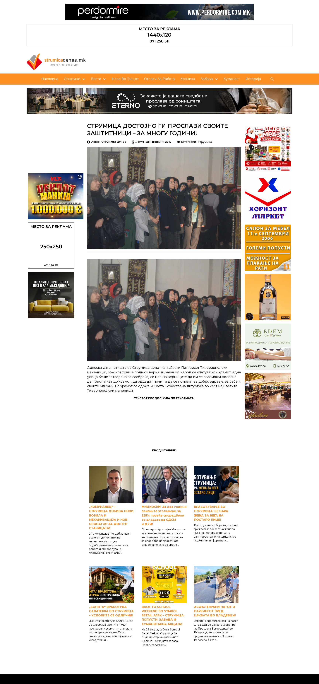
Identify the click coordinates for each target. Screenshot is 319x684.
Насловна (49, 79)
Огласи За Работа (159, 79)
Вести (96, 79)
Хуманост (232, 79)
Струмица (205, 142)
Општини (72, 79)
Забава (207, 79)
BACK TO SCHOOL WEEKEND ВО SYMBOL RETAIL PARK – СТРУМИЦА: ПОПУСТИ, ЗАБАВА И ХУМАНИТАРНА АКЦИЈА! (163, 615)
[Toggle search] (272, 79)
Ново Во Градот (125, 79)
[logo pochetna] (56, 61)
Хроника (187, 79)
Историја (253, 79)
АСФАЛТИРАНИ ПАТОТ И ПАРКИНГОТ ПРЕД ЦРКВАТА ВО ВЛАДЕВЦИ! (215, 611)
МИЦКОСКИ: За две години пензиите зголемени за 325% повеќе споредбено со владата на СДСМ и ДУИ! (164, 515)
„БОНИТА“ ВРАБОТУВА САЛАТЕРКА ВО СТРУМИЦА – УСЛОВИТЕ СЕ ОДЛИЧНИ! (111, 611)
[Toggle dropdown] (83, 79)
